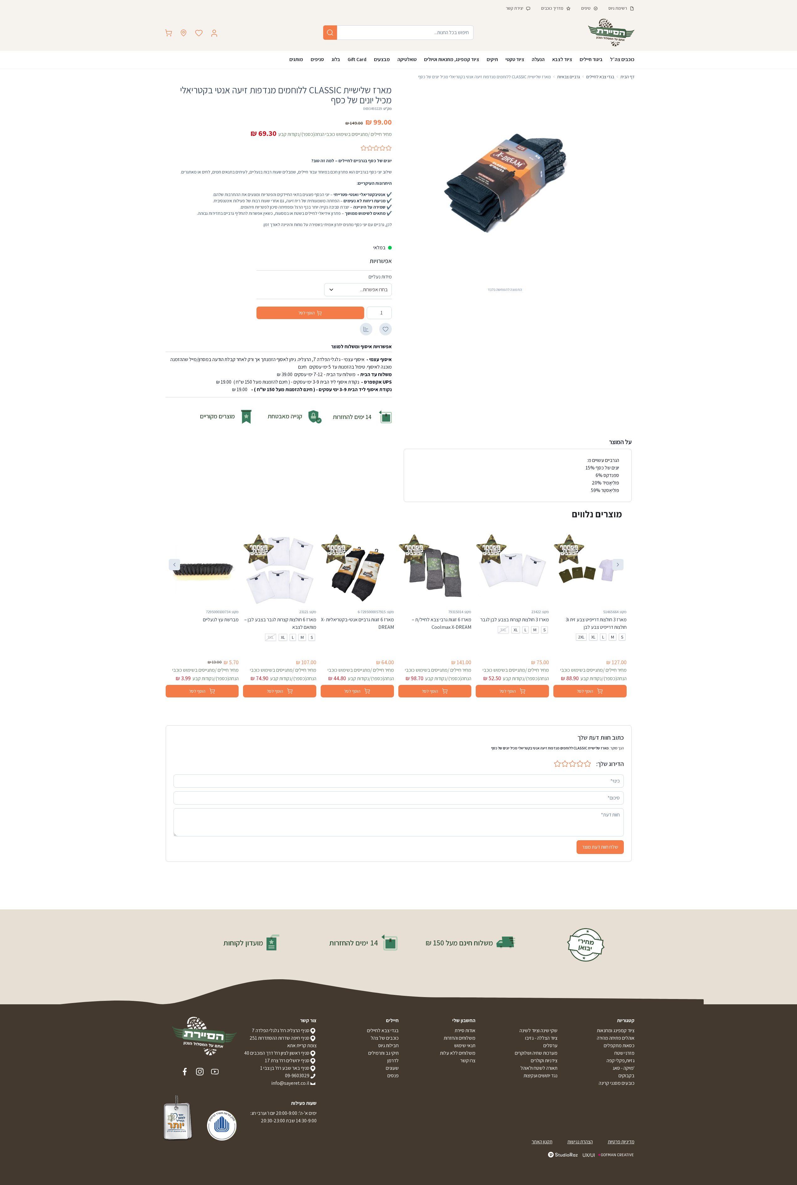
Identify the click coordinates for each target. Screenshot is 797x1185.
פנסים (393, 1075)
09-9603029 (297, 1075)
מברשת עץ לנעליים (221, 619)
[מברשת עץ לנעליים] (202, 569)
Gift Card (357, 59)
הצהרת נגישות (580, 1141)
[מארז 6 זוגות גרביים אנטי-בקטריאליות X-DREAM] (357, 569)
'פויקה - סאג (623, 1068)
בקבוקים (626, 1075)
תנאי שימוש (464, 1045)
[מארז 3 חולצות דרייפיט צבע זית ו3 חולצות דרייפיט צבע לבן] (590, 569)
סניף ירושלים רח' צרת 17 (287, 1060)
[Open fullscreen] (505, 184)
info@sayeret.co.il (290, 1083)
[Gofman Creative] (608, 1155)
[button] (618, 564)
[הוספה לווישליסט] (385, 329)
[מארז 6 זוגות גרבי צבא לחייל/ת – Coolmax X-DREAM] (435, 569)
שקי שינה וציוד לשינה (538, 1030)
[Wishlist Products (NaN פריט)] (199, 33)
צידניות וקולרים (544, 1060)
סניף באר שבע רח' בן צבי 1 (284, 1068)
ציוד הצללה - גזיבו (541, 1038)
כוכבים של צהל (385, 1038)
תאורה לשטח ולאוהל (538, 1068)
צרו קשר (467, 1060)
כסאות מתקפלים (619, 1045)
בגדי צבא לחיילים (383, 1030)
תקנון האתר (542, 1141)
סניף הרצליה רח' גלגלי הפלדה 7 (280, 1030)
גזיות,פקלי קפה (620, 1060)
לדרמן (393, 1060)
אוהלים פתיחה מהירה (615, 1038)
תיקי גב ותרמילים (383, 1053)
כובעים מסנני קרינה (616, 1083)
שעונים (392, 1068)
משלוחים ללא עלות (457, 1053)
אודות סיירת (465, 1030)
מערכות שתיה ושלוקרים (536, 1053)
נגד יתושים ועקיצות (540, 1075)
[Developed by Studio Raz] (563, 1154)
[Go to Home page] (611, 32)
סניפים (317, 59)
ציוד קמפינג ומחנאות (615, 1030)
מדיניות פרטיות (621, 1141)
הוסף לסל (306, 313)
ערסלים (550, 1045)
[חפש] (330, 32)
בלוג (336, 59)
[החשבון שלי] (214, 33)
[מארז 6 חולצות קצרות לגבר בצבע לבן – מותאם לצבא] (279, 569)
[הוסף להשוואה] (366, 329)
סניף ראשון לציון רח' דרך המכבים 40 (276, 1053)
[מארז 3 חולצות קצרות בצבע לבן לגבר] (512, 569)
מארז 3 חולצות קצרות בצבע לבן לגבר (514, 619)
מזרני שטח (624, 1053)
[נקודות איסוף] (183, 33)
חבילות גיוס (388, 1045)
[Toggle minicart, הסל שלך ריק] (168, 33)
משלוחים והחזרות (459, 1038)
